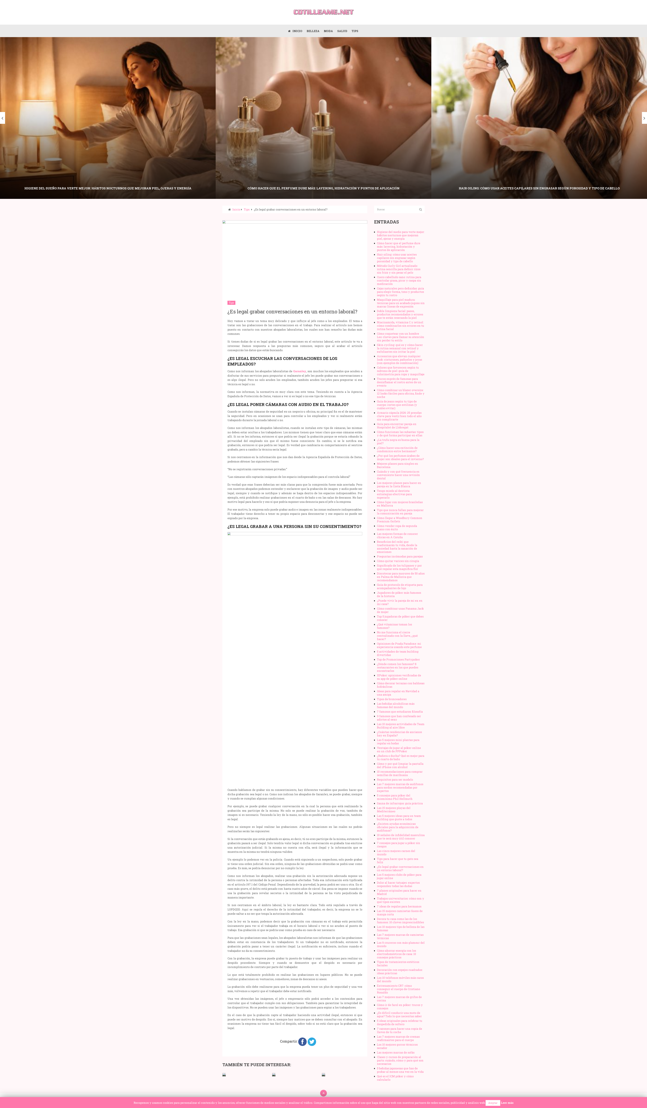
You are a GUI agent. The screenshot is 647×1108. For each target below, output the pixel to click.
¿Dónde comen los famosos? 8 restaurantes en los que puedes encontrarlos (397, 667)
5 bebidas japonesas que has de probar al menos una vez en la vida (400, 1070)
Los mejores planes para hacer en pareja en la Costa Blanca (399, 484)
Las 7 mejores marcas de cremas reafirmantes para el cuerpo (398, 1038)
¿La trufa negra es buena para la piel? (398, 441)
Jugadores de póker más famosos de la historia (399, 594)
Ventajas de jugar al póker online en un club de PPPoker (399, 749)
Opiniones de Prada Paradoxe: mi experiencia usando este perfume (399, 645)
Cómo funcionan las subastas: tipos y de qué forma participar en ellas (400, 433)
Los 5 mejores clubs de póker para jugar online (399, 876)
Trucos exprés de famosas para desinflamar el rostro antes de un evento (399, 382)
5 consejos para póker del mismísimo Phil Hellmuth (394, 797)
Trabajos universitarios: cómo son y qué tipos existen (400, 900)
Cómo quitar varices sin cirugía (398, 561)
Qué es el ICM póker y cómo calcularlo (395, 1077)
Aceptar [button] (493, 1102)
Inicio (297, 31)
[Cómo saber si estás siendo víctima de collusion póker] (323, 1074)
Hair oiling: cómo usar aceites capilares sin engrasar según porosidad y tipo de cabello (397, 258)
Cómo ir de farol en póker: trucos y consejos (400, 1006)
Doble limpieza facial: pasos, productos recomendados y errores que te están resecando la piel (400, 314)
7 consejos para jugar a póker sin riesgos (398, 844)
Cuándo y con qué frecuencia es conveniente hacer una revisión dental (398, 475)
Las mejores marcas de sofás (395, 1052)
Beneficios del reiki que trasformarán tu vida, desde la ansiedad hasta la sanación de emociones (397, 547)
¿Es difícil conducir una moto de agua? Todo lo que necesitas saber (399, 1014)
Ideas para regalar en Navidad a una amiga (398, 692)
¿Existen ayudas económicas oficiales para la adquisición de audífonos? (397, 827)
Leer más (507, 1102)
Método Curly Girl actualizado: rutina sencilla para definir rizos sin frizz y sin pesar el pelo (398, 269)
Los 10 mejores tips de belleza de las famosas (400, 928)
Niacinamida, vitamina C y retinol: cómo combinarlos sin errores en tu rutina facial (400, 325)
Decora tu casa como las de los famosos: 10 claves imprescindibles (400, 920)
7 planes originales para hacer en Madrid (399, 892)
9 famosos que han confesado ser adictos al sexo (399, 717)
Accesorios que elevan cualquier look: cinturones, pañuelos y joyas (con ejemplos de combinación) (399, 359)
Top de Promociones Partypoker (398, 659)
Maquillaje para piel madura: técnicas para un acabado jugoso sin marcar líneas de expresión (401, 303)
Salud (342, 31)
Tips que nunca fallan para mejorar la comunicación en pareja (400, 511)
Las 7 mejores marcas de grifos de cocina (399, 998)
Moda (328, 31)
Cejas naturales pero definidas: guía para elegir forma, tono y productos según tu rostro (400, 292)
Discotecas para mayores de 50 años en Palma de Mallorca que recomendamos (401, 577)
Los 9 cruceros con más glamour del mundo (401, 944)
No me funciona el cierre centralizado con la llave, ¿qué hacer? (397, 635)
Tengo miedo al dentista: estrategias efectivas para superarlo (394, 494)
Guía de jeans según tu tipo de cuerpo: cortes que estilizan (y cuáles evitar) (397, 405)
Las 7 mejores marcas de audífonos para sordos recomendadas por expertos (400, 787)
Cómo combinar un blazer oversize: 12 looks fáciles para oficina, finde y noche (400, 393)
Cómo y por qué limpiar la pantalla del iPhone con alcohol (400, 765)
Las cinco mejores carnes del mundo (396, 852)
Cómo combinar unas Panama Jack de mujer (400, 610)
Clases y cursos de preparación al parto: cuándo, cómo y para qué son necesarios (400, 1060)
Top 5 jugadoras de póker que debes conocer (400, 618)
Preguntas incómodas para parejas (400, 556)
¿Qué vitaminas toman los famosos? (394, 626)
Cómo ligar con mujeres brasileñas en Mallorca (400, 503)
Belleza (313, 31)
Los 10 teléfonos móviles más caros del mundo (400, 979)
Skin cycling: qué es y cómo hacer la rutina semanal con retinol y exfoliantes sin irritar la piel (400, 348)
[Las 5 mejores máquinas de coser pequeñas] (224, 1074)
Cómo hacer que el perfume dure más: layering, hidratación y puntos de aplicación (398, 246)
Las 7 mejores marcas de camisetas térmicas (400, 936)
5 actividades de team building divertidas (398, 653)
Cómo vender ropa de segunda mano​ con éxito (397, 527)
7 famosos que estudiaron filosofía (400, 711)
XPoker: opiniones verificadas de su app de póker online (399, 677)
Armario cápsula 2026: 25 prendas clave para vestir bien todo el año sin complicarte (399, 416)
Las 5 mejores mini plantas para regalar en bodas (398, 741)
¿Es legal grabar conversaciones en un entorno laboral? (400, 868)
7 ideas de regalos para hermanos (399, 906)
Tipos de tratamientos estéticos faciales (398, 963)
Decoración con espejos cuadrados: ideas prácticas (400, 971)
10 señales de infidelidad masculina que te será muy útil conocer (401, 836)
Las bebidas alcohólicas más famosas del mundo (395, 705)
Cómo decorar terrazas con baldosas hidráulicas (400, 684)
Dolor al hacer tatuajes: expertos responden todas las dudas (398, 884)
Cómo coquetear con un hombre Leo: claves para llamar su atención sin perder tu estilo (400, 337)
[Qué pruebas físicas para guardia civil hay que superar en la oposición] (273, 1074)
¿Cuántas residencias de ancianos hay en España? (399, 733)
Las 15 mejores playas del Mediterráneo (393, 809)
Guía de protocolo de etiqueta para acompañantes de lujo (400, 586)
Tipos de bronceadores (392, 699)
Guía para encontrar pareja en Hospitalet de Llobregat (396, 425)
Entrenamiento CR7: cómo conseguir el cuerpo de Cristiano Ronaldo (398, 989)
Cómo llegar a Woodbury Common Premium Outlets (399, 519)
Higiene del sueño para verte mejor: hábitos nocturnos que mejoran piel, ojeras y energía (400, 235)
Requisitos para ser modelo (395, 779)
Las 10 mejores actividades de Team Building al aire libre (400, 725)
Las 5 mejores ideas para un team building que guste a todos (399, 817)
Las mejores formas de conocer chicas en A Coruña (397, 535)
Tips (355, 31)
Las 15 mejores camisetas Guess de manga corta (400, 912)
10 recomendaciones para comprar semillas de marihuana (400, 773)
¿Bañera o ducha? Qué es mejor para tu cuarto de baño (400, 757)
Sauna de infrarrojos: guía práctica (400, 803)
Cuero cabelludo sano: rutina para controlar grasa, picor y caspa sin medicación (399, 280)
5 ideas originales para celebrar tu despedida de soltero (399, 1022)
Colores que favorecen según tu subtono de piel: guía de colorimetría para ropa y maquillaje (400, 371)
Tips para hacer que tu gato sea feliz (397, 860)
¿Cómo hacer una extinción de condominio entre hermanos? (397, 449)
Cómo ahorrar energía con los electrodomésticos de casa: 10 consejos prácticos (396, 954)
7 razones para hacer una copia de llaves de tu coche (399, 1030)
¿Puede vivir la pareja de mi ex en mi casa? (399, 602)
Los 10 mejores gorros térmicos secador (397, 1046)
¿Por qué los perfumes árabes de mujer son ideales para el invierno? (400, 457)
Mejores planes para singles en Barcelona (397, 465)
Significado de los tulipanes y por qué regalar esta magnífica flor (399, 567)
